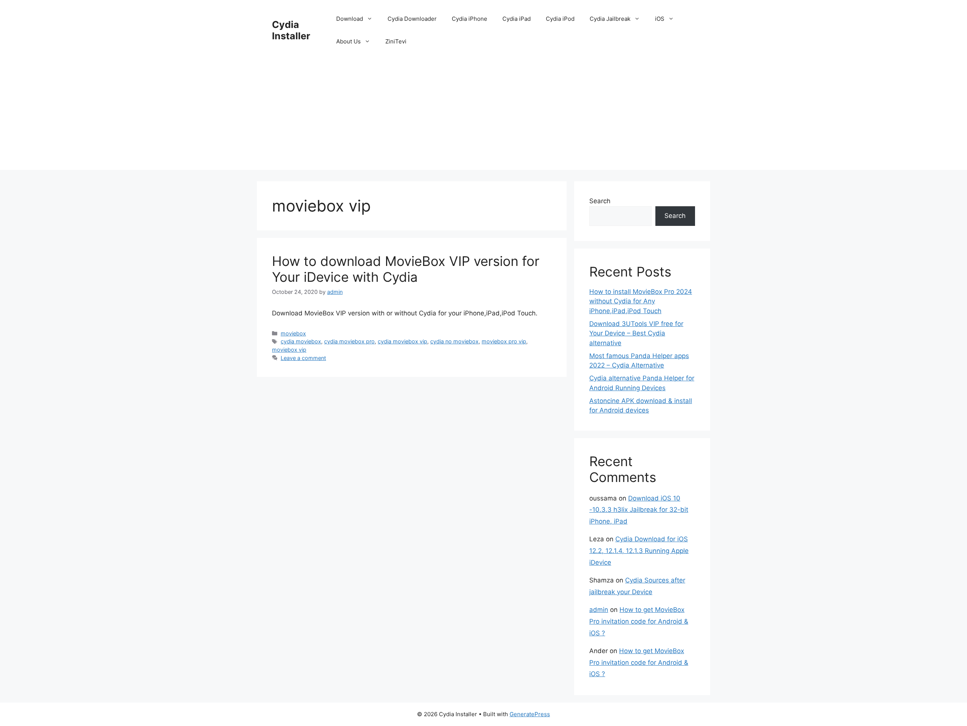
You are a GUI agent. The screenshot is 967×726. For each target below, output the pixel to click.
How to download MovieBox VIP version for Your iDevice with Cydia (405, 269)
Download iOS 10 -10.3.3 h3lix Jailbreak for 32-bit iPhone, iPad (638, 509)
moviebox (293, 333)
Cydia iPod (560, 18)
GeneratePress (530, 714)
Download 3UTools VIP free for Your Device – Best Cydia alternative (636, 333)
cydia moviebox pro (349, 341)
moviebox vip (289, 349)
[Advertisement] (483, 117)
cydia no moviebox (454, 341)
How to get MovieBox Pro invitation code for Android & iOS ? (638, 621)
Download (349, 18)
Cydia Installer (291, 30)
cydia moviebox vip (402, 341)
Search (599, 201)
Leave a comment (303, 358)
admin (598, 609)
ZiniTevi (395, 41)
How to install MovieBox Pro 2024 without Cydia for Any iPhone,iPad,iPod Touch (640, 301)
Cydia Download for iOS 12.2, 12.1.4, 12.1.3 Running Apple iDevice (639, 550)
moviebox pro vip (504, 341)
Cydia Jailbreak (610, 18)
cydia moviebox (301, 341)
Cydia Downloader (412, 18)
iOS (659, 18)
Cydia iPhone (469, 18)
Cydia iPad (516, 18)
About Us (348, 41)
